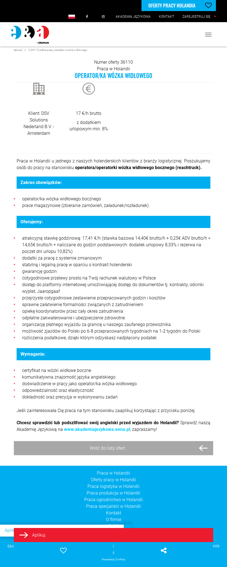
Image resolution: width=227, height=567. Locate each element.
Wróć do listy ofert (107, 448)
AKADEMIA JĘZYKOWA (133, 17)
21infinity (120, 559)
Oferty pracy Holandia (171, 5)
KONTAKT (166, 17)
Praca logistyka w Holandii (113, 486)
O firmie (113, 519)
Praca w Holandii (113, 68)
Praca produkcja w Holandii (113, 493)
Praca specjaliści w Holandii (113, 506)
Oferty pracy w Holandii (113, 479)
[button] (71, 17)
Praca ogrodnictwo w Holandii (113, 499)
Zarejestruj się (196, 17)
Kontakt (113, 513)
